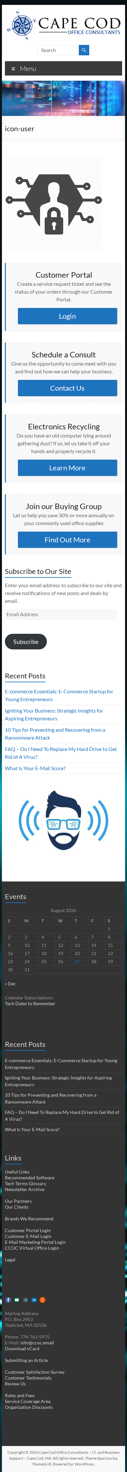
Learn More (67, 467)
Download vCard (22, 1348)
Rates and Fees (20, 1395)
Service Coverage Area (27, 1401)
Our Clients (16, 1207)
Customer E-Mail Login (28, 1236)
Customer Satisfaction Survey (34, 1372)
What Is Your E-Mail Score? (35, 768)
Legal (10, 1259)
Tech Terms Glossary (25, 1183)
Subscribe (25, 641)
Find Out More (68, 539)
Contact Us (67, 387)
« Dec (10, 983)
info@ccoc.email (37, 1342)
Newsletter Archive (24, 1189)
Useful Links (17, 1171)
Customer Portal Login (28, 1230)
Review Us (15, 1383)
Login (67, 316)
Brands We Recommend (29, 1218)
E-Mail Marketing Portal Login (35, 1242)
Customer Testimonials (28, 1378)
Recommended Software (29, 1177)
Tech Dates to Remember (30, 1003)
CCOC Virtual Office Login (32, 1248)
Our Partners (18, 1201)
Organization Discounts (29, 1407)
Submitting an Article (26, 1360)
